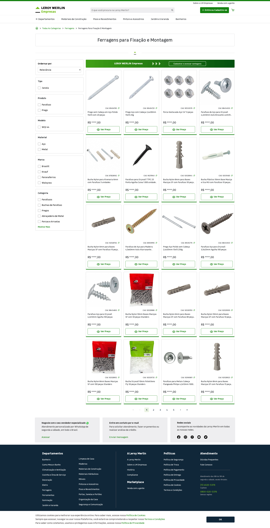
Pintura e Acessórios (133, 19)
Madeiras (83, 464)
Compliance (132, 475)
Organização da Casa (88, 499)
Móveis (82, 479)
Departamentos (46, 19)
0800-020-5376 (208, 491)
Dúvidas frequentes (209, 459)
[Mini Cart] (233, 10)
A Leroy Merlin (133, 459)
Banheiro (46, 459)
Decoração (47, 480)
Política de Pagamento (174, 470)
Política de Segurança (173, 459)
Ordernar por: (45, 63)
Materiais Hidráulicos (88, 474)
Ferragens (69, 28)
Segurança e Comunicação (91, 504)
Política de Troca (171, 464)
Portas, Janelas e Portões (90, 494)
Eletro (45, 485)
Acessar (46, 437)
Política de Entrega (172, 475)
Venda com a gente (226, 3)
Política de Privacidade (174, 480)
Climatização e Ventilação (54, 470)
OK (220, 519)
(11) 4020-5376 (207, 484)
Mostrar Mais (44, 227)
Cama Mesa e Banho (51, 464)
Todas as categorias (51, 28)
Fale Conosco (206, 464)
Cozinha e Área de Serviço (54, 475)
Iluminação (47, 500)
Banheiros (181, 19)
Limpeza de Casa (86, 459)
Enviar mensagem (118, 437)
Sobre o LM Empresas (203, 3)
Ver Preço (104, 130)
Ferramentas (48, 495)
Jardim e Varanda (160, 19)
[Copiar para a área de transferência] (119, 108)
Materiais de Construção (73, 19)
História (131, 470)
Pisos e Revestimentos (104, 19)
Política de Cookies (172, 485)
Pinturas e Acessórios (88, 484)
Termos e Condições (173, 490)
